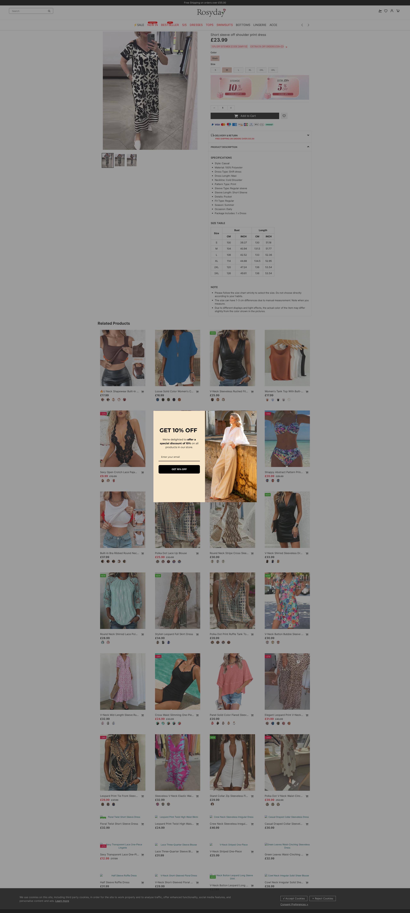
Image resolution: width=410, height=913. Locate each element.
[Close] (253, 414)
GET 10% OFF (179, 469)
